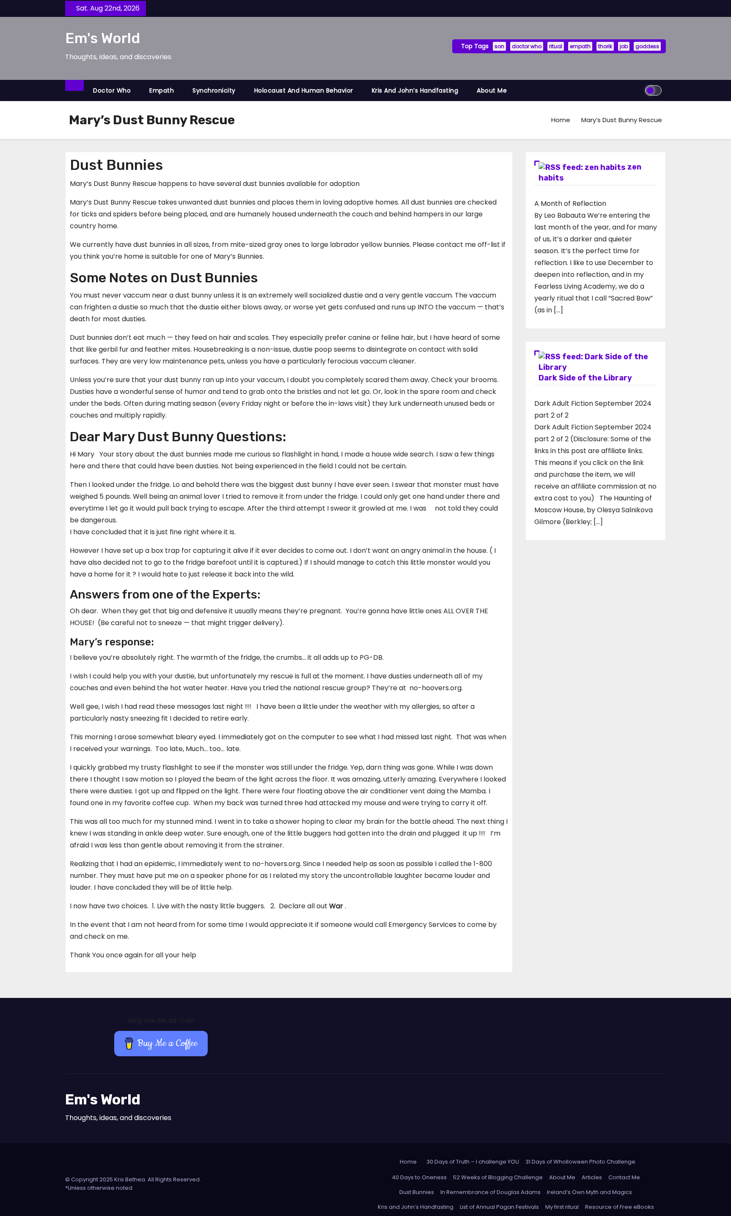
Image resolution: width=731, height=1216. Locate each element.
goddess (647, 46)
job (624, 46)
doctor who (526, 46)
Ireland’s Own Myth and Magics (589, 1192)
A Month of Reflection (570, 203)
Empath (161, 90)
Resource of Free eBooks (619, 1207)
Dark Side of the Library (585, 378)
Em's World (102, 38)
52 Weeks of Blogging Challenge (498, 1177)
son (499, 46)
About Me (492, 90)
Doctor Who (112, 90)
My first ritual (562, 1207)
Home (560, 119)
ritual (555, 46)
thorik (605, 46)
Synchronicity (214, 90)
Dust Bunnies (416, 1192)
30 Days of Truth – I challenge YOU (472, 1162)
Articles (592, 1177)
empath (580, 46)
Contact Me (624, 1177)
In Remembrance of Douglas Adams (490, 1192)
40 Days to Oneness (419, 1177)
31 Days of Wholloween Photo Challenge (580, 1162)
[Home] (74, 85)
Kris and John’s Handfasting (415, 90)
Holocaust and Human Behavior (303, 90)
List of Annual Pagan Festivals (499, 1207)
